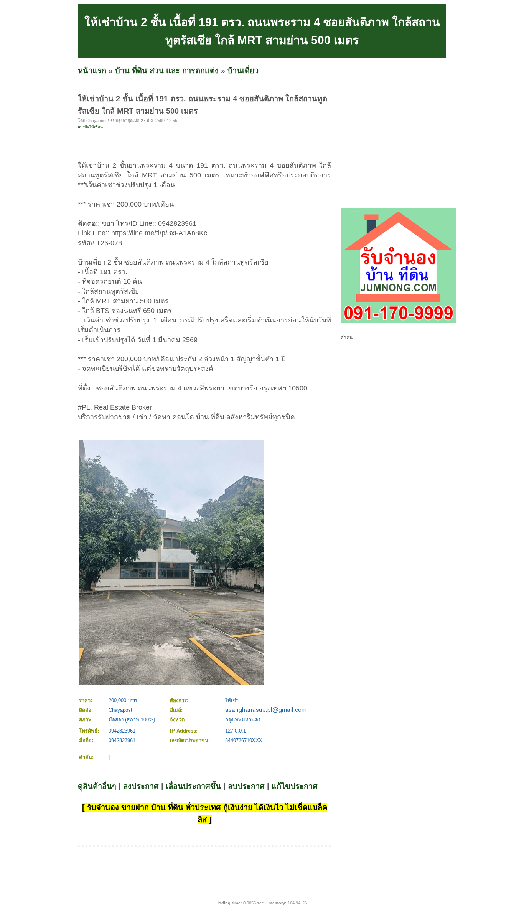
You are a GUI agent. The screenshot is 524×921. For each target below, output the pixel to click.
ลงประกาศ (141, 786)
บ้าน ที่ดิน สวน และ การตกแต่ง (167, 70)
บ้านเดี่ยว (243, 70)
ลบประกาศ (246, 786)
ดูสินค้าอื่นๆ (97, 786)
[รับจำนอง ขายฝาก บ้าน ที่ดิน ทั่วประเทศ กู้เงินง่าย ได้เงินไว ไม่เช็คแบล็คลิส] (398, 321)
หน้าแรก (92, 70)
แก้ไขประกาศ (295, 786)
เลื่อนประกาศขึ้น (193, 786)
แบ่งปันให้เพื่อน (90, 127)
